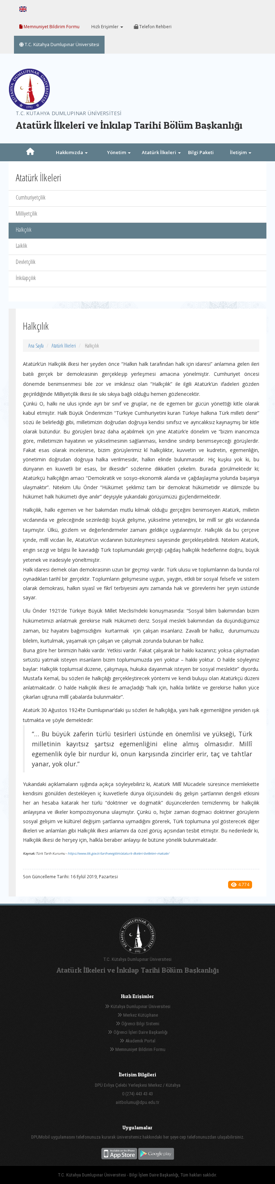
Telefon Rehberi (155, 27)
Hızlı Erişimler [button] (105, 27)
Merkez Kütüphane (140, 1015)
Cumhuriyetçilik (30, 197)
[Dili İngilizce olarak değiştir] (23, 9)
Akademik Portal (139, 1040)
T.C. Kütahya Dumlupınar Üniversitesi (61, 44)
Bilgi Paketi (201, 152)
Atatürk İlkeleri (64, 345)
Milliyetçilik (26, 213)
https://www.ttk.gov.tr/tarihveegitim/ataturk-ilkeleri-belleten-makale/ (118, 853)
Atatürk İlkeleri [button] (159, 152)
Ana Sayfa (36, 345)
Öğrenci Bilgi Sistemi (139, 1023)
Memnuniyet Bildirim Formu (51, 27)
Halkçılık (24, 230)
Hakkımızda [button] (70, 152)
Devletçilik (25, 262)
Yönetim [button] (117, 152)
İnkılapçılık (26, 278)
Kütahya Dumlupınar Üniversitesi (140, 1006)
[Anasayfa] (30, 152)
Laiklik (21, 246)
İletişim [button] (239, 152)
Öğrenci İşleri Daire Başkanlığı (140, 1032)
